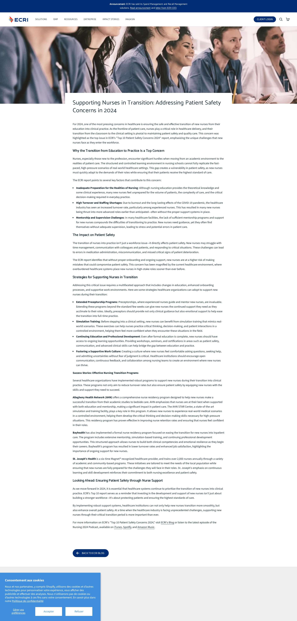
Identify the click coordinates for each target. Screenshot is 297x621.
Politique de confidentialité (27, 601)
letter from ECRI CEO (166, 8)
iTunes (118, 527)
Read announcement (140, 8)
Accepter (49, 611)
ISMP (55, 19)
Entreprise (90, 19)
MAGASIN (130, 19)
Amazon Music (146, 527)
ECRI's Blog (167, 522)
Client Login (266, 19)
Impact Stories (111, 19)
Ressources (70, 19)
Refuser (79, 611)
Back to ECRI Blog (93, 553)
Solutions (41, 19)
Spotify (127, 527)
